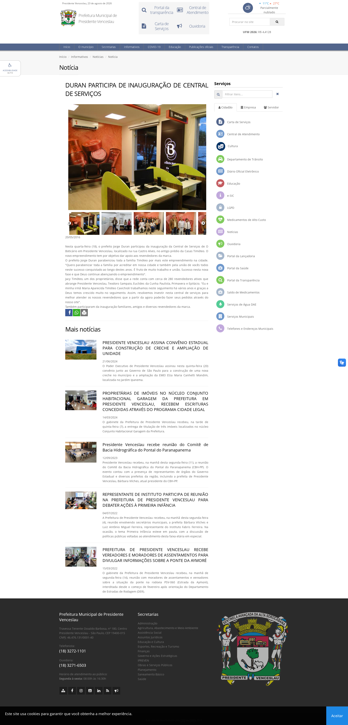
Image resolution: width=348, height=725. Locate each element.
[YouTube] (90, 691)
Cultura (231, 146)
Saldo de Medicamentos (243, 292)
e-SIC (230, 196)
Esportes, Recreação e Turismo (158, 646)
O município (85, 47)
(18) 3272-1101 (72, 651)
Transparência (230, 47)
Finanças (144, 651)
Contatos (253, 47)
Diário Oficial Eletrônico (242, 171)
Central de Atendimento (243, 134)
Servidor (273, 107)
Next (203, 223)
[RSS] (107, 691)
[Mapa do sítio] (63, 691)
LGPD (230, 208)
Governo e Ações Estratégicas (157, 656)
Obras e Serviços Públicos (155, 665)
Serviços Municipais (240, 316)
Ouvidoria (233, 244)
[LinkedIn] (99, 691)
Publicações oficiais (201, 47)
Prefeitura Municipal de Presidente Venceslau (98, 18)
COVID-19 (154, 47)
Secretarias (109, 47)
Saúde (142, 679)
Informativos (132, 47)
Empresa (249, 107)
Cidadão (226, 107)
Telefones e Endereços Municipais (249, 329)
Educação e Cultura (151, 642)
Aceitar (337, 715)
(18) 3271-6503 (72, 665)
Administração (147, 623)
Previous (69, 223)
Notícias (98, 57)
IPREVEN (143, 660)
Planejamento (147, 670)
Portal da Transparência (243, 280)
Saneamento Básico (151, 674)
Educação (175, 47)
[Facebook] (72, 691)
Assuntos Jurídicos (150, 637)
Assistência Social (150, 633)
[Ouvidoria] (116, 691)
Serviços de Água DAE (241, 304)
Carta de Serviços (238, 122)
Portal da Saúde (237, 268)
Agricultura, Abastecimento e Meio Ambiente (168, 628)
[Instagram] (81, 691)
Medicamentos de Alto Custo (246, 220)
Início (66, 47)
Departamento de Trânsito (244, 159)
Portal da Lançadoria (240, 256)
